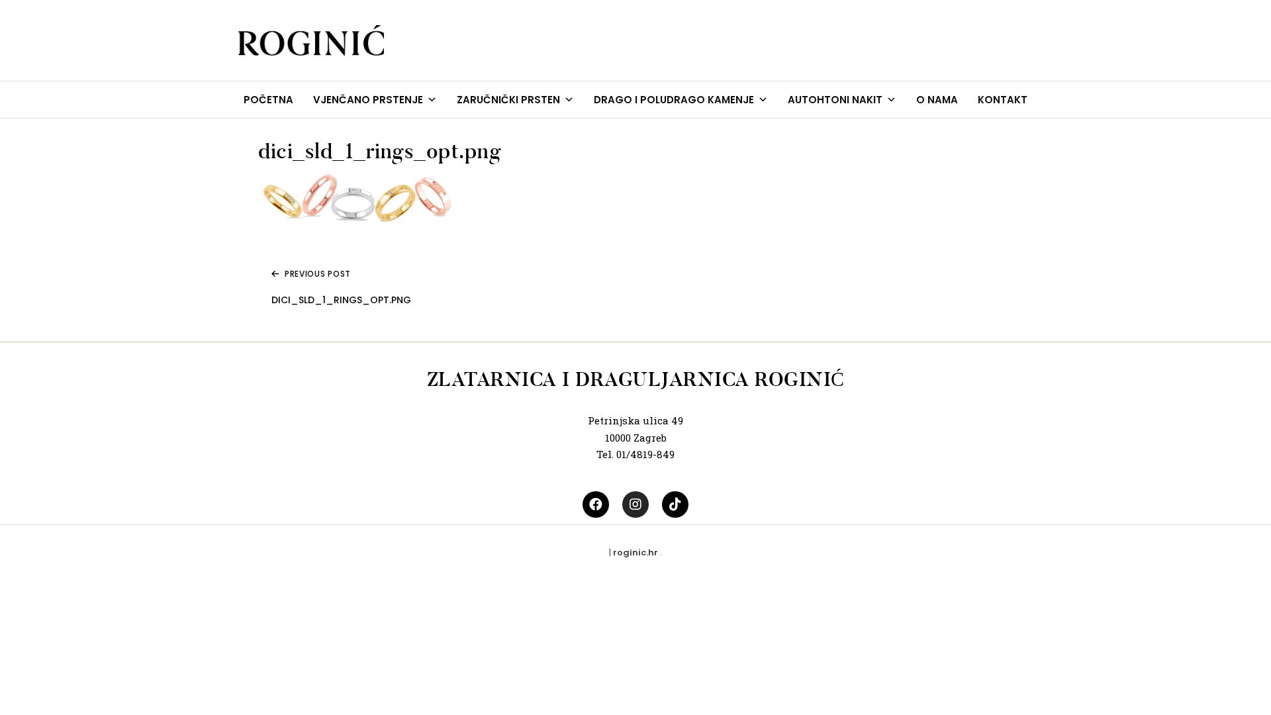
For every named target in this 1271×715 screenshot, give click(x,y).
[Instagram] (635, 504)
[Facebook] (596, 504)
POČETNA (268, 100)
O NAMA (937, 100)
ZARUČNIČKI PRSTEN (508, 100)
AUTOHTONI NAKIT (835, 100)
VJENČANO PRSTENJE (368, 100)
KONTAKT (1002, 100)
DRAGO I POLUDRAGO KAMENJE (674, 100)
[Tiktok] (675, 504)
